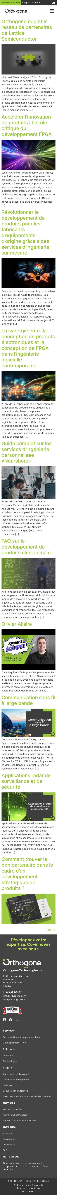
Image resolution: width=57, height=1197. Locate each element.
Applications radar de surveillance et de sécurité (26, 781)
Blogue (25, 2)
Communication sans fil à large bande (28, 700)
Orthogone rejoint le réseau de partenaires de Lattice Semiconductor (27, 30)
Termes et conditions (28, 1188)
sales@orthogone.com (15, 999)
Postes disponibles (10, 2)
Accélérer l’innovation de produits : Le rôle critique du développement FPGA (27, 125)
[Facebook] (10, 1019)
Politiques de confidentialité (28, 1185)
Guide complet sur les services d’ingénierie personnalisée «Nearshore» (27, 452)
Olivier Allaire (17, 624)
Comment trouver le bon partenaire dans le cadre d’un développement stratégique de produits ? (27, 873)
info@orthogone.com (14, 995)
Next (51, 929)
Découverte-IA (28, 1191)
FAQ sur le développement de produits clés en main (26, 547)
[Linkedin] (4, 1019)
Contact (36, 2)
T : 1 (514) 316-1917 (12, 992)
